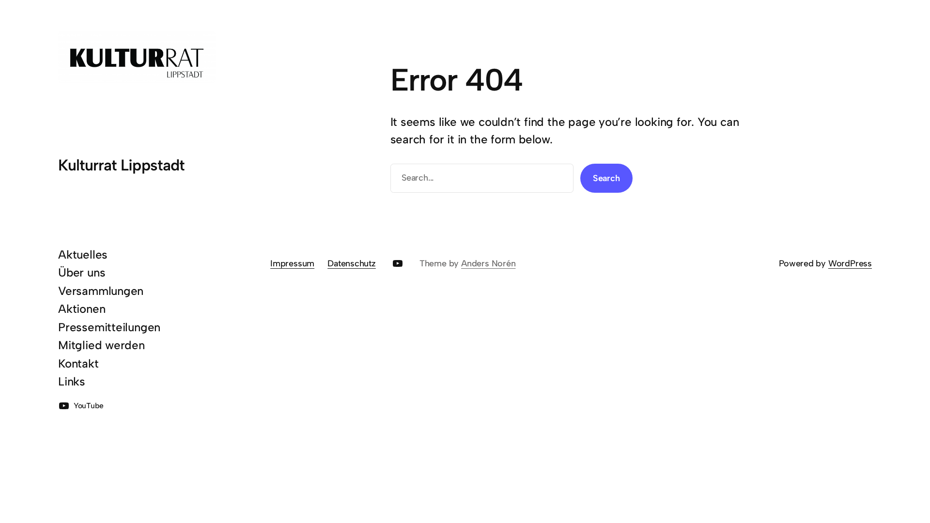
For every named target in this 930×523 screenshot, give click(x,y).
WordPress (850, 263)
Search (606, 178)
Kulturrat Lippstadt (121, 165)
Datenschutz (351, 263)
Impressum (292, 263)
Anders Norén (488, 263)
